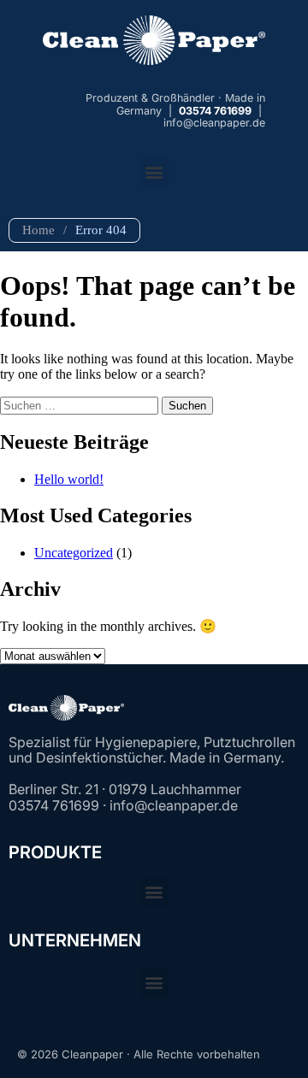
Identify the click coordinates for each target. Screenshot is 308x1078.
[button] (154, 171)
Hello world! (69, 479)
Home (38, 230)
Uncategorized (73, 552)
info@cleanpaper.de (214, 122)
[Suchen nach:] (81, 405)
